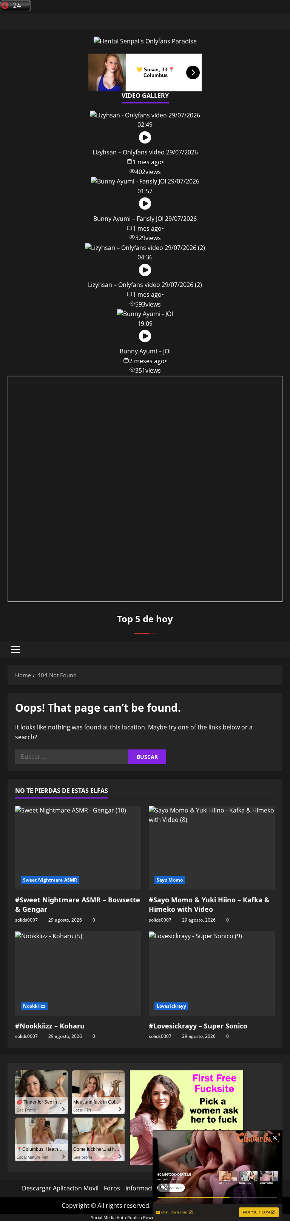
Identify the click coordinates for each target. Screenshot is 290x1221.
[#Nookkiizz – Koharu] (78, 973)
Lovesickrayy (171, 1006)
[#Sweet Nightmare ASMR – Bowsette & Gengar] (78, 848)
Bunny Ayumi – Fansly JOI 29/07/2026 (145, 218)
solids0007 (26, 920)
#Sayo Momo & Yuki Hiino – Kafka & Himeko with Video (209, 904)
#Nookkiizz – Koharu (50, 1025)
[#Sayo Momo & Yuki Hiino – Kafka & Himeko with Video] (212, 848)
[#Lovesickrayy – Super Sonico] (212, 973)
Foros (112, 1188)
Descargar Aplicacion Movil (60, 1188)
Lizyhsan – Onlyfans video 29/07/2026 (145, 152)
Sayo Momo (170, 880)
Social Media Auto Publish (116, 1217)
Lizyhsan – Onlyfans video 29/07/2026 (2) (145, 285)
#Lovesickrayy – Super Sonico (198, 1025)
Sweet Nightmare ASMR (50, 880)
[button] (16, 649)
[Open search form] (280, 649)
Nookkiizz (34, 1006)
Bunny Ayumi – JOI (145, 351)
